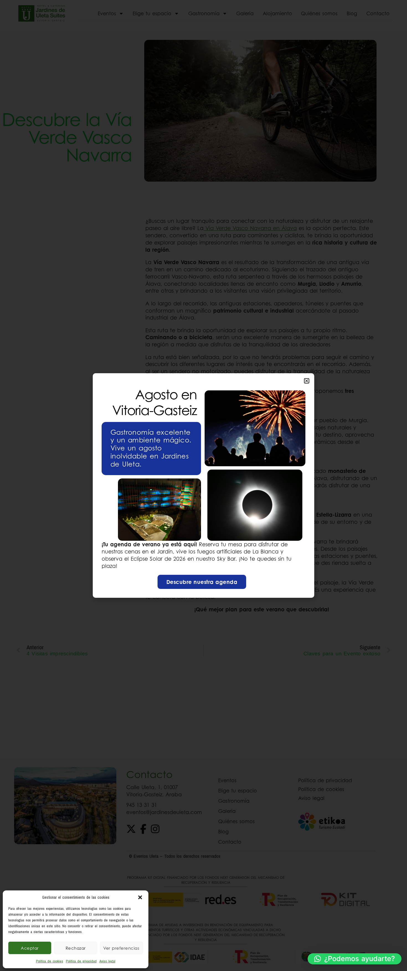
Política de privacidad (81, 961)
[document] (203, 485)
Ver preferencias (121, 948)
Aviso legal (107, 961)
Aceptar (30, 948)
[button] (140, 897)
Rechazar (76, 948)
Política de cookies (49, 961)
